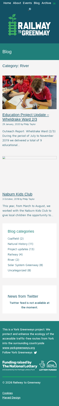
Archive (46, 3)
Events (27, 3)
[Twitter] (35, 352)
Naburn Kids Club (17, 194)
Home (7, 3)
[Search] (29, 9)
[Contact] (54, 3)
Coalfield (13, 238)
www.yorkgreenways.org (18, 347)
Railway (13, 254)
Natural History (18, 243)
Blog (37, 3)
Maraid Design (11, 397)
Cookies (7, 393)
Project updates (18, 249)
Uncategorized (17, 270)
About (17, 3)
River (11, 259)
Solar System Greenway (23, 265)
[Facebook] (40, 352)
